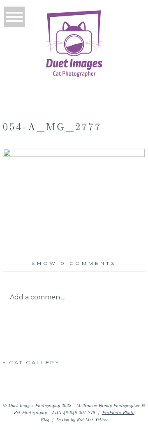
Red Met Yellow (92, 419)
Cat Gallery (34, 363)
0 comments (74, 264)
